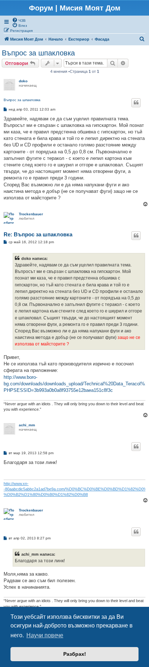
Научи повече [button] (44, 635)
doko (23, 81)
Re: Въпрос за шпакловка (38, 234)
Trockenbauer (31, 214)
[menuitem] (19, 19)
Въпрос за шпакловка (38, 53)
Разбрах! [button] (74, 654)
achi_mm (27, 425)
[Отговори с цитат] (136, 102)
